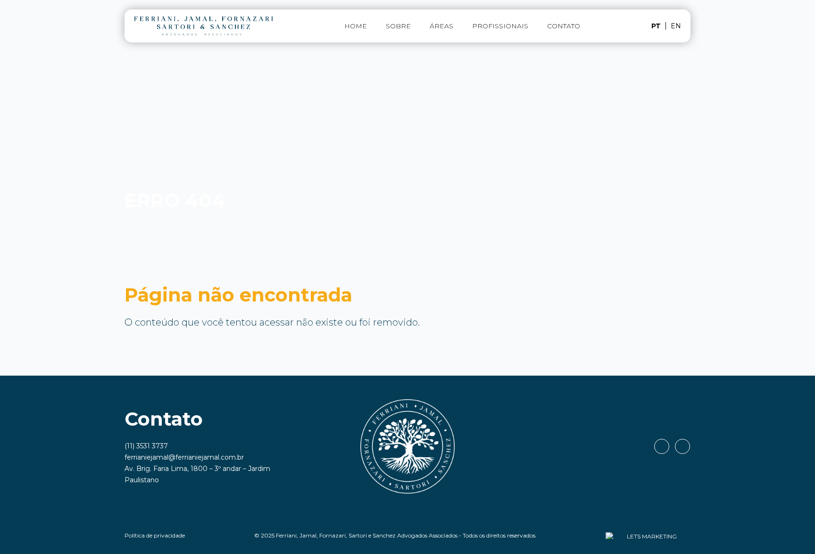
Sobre (398, 26)
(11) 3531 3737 (146, 446)
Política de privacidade (155, 535)
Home (355, 26)
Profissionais (500, 26)
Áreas (441, 26)
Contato (563, 26)
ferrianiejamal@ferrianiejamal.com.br (184, 457)
